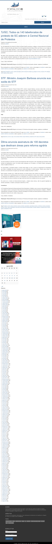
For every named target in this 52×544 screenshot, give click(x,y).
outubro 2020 (4, 381)
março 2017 (4, 438)
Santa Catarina (4, 72)
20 (12, 278)
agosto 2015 (4, 463)
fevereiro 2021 (5, 376)
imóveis (5, 207)
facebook (43, 67)
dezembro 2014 (5, 473)
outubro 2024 (4, 319)
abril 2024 (4, 326)
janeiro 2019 (4, 409)
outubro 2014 (4, 476)
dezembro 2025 (5, 300)
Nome (6, 530)
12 (9, 275)
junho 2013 (4, 497)
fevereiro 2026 (5, 298)
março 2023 (4, 343)
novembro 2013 (5, 490)
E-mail (9, 534)
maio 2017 (4, 435)
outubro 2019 (4, 397)
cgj (32, 71)
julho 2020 (4, 385)
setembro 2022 (5, 351)
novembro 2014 (5, 474)
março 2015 (4, 469)
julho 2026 (4, 291)
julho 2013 (4, 495)
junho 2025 (4, 308)
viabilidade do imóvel (8, 208)
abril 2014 (4, 484)
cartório (13, 521)
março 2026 (4, 296)
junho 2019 (4, 402)
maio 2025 (4, 309)
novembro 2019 (5, 396)
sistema (11, 72)
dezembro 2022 (5, 347)
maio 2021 (4, 372)
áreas (12, 206)
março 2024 (4, 328)
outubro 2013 (4, 491)
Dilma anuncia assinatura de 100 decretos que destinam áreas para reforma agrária (24, 143)
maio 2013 (4, 498)
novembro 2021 (5, 364)
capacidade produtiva (33, 206)
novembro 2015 (5, 459)
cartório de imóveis (9, 521)
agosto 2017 (4, 431)
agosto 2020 (4, 384)
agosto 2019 (4, 400)
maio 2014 (4, 482)
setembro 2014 (5, 477)
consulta (42, 71)
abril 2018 (4, 421)
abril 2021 (4, 374)
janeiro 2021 (4, 377)
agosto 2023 (4, 337)
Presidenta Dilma (44, 207)
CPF (45, 71)
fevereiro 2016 (5, 455)
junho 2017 (4, 434)
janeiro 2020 (4, 393)
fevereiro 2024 (5, 329)
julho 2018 (4, 417)
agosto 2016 (4, 447)
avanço (19, 206)
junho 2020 (4, 387)
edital (7, 523)
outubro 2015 (4, 460)
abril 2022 (4, 358)
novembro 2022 (5, 349)
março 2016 (4, 453)
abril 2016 (4, 452)
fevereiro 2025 (5, 313)
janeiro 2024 (4, 330)
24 (4, 280)
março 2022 (4, 359)
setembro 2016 (5, 446)
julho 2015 (4, 464)
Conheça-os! (20, 516)
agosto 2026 (4, 290)
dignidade (48, 206)
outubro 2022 (4, 350)
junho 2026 (4, 292)
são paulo (42, 521)
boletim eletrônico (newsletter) (7, 68)
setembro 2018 (5, 414)
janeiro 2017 (4, 440)
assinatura (15, 206)
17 (4, 278)
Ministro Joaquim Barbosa (24, 136)
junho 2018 (4, 418)
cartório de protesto (17, 71)
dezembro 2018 (5, 410)
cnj (25, 521)
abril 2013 (4, 499)
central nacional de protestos (26, 71)
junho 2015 (4, 465)
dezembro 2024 (5, 316)
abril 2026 (4, 295)
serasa (8, 72)
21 (14, 278)
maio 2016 (4, 451)
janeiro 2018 (4, 425)
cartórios (23, 521)
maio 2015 (4, 466)
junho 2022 (4, 355)
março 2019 (4, 406)
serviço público (42, 136)
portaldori (7, 43)
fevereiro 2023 (5, 345)
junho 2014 (4, 481)
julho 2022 (4, 354)
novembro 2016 (5, 443)
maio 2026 (4, 294)
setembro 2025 (5, 304)
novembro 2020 (5, 380)
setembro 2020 (5, 383)
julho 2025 (4, 307)
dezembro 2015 (5, 457)
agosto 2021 (4, 368)
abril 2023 (4, 342)
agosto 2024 (4, 321)
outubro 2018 (4, 413)
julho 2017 (4, 432)
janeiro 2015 (4, 472)
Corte (15, 136)
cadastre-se (25, 68)
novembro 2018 (5, 411)
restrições (48, 71)
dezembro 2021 (5, 363)
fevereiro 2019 (5, 408)
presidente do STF (33, 136)
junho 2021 (4, 371)
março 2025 (4, 312)
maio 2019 (4, 404)
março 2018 (4, 422)
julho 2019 (4, 401)
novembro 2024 (5, 317)
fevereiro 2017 (5, 439)
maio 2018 (4, 419)
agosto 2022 (4, 353)
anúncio (11, 71)
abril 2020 (4, 389)
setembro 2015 (5, 461)
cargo (12, 136)
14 (14, 275)
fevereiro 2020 (5, 392)
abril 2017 (4, 436)
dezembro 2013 (5, 489)
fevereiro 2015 (5, 470)
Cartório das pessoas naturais (35, 521)
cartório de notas (18, 521)
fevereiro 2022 (5, 360)
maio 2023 (4, 341)
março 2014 (4, 485)
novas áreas (17, 207)
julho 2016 (4, 448)
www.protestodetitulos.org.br (34, 58)
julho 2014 (4, 480)
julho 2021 (4, 370)
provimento (28, 521)
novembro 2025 (5, 302)
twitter (28, 67)
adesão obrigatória (6, 71)
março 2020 (4, 391)
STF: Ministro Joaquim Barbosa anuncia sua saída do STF (26, 79)
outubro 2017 (4, 429)
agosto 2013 (4, 494)
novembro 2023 (5, 333)
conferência (40, 206)
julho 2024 (4, 323)
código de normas (37, 71)
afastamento (5, 136)
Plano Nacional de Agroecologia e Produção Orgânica (30, 207)
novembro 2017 (5, 427)
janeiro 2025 (4, 315)
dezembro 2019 (5, 394)
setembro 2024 (5, 320)
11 (7, 275)
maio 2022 (4, 356)
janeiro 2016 (4, 456)
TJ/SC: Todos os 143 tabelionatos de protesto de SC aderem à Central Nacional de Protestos (25, 35)
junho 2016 (4, 449)
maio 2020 (4, 388)
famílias (2, 207)
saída (38, 136)
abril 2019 (4, 405)
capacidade (27, 206)
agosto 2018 (4, 415)
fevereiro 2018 (5, 423)
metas (9, 207)
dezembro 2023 (5, 332)
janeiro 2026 (4, 299)
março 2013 (4, 500)
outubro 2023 (4, 334)
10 (4, 275)
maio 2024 (4, 325)
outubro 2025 (4, 303)
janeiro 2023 (4, 346)
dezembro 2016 (5, 442)
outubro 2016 (4, 444)
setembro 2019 (5, 398)
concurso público (11, 523)
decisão (17, 136)
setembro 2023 (5, 336)
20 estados (5, 206)
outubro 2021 (4, 366)
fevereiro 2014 (5, 486)
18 (7, 278)
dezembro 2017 (5, 426)
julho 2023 (4, 338)
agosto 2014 (4, 478)
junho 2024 (4, 324)
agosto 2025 (4, 305)
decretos (44, 206)
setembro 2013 (5, 493)
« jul (2, 286)
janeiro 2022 (4, 362)
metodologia (12, 207)
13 (12, 275)
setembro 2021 (5, 367)
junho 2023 (4, 339)
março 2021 (4, 375)
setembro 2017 (5, 430)
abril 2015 (4, 468)
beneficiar (22, 206)
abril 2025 (4, 311)
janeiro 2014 (4, 487)
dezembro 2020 (5, 379)
